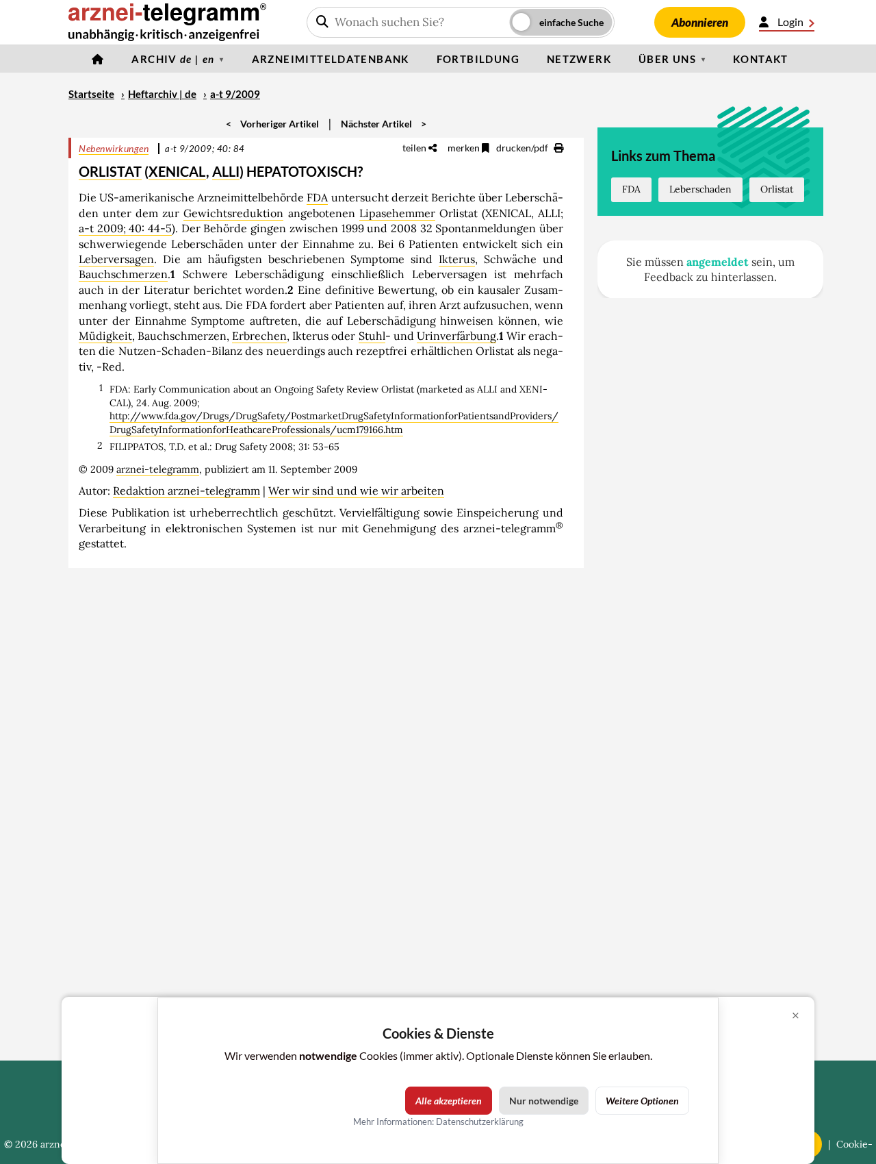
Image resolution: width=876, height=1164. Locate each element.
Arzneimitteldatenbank (330, 59)
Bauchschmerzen (123, 274)
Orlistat (776, 189)
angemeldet (717, 262)
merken (465, 147)
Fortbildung (478, 59)
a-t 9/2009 (235, 94)
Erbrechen (259, 336)
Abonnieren (699, 22)
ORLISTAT (110, 171)
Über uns (667, 59)
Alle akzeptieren (448, 1100)
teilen (415, 147)
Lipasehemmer (397, 213)
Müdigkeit (105, 336)
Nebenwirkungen (114, 148)
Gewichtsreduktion (233, 213)
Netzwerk (579, 59)
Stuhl (372, 336)
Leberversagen (116, 259)
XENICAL (177, 171)
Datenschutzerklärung (480, 1121)
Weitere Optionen (642, 1100)
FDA (317, 197)
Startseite (91, 94)
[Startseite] (98, 59)
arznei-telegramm (157, 469)
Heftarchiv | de (162, 94)
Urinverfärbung (456, 336)
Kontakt (760, 59)
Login (790, 21)
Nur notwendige (543, 1100)
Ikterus (457, 259)
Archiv (172, 59)
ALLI (226, 171)
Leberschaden (700, 189)
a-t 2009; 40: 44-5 (125, 228)
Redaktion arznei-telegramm (186, 490)
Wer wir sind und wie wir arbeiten (356, 490)
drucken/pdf (523, 147)
